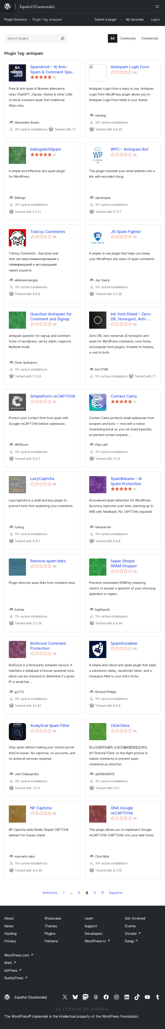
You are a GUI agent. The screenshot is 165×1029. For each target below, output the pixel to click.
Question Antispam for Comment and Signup (51, 316)
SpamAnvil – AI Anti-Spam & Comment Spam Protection (52, 69)
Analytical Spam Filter (50, 725)
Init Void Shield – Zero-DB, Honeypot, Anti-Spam (131, 317)
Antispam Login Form (130, 67)
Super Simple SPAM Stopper (124, 563)
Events (130, 926)
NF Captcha (41, 808)
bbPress (13, 970)
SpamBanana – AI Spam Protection (126, 481)
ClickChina (120, 725)
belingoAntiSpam (45, 149)
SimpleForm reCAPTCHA (52, 396)
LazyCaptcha (42, 478)
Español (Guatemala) (30, 997)
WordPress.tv (97, 941)
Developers (93, 933)
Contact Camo (124, 396)
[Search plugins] (62, 38)
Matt (10, 963)
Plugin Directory (15, 19)
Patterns (51, 941)
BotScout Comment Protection (48, 646)
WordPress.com (19, 955)
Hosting (10, 933)
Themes (50, 926)
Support (91, 926)
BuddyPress (16, 978)
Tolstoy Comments (47, 231)
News (8, 926)
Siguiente (115, 892)
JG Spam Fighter (126, 231)
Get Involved (135, 918)
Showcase (52, 918)
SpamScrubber (124, 643)
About (9, 918)
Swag (131, 941)
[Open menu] (158, 6)
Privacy (10, 941)
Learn (89, 918)
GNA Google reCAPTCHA (122, 810)
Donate (133, 933)
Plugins (49, 933)
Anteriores (50, 892)
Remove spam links (48, 561)
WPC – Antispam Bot (129, 149)
